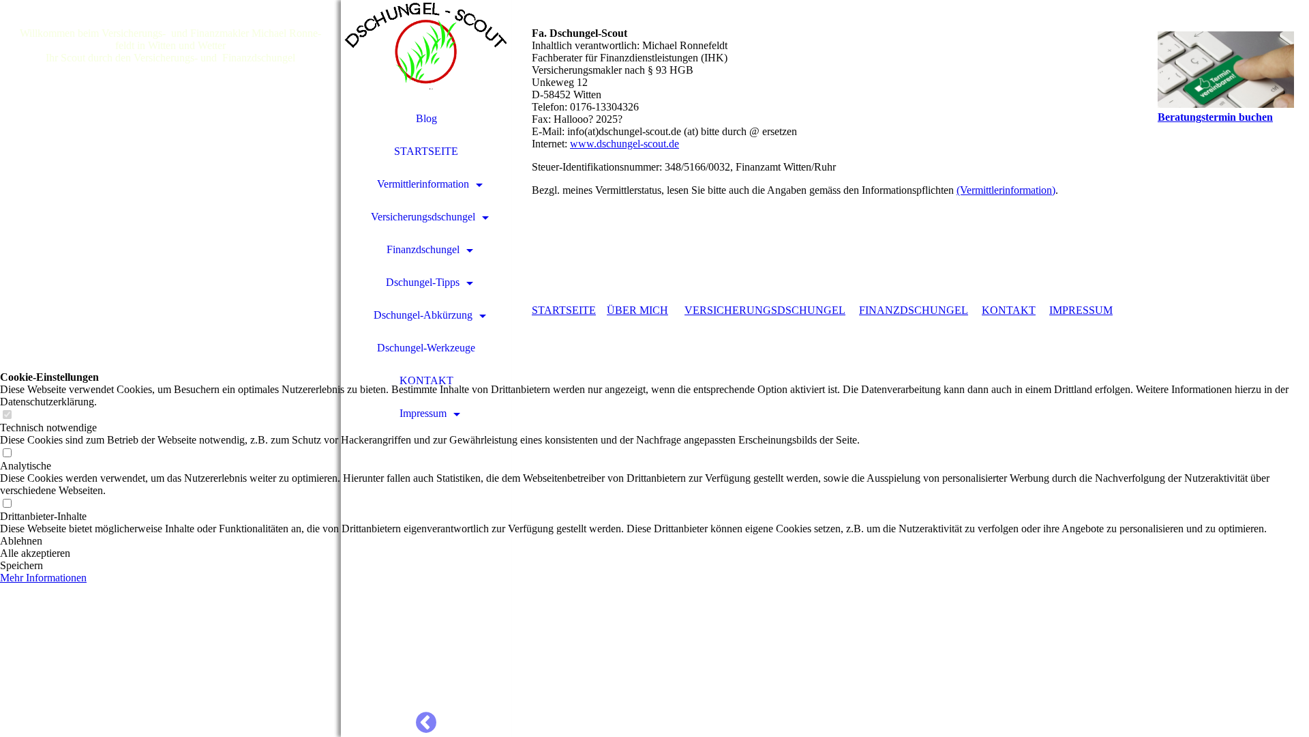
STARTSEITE (426, 151)
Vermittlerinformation (423, 184)
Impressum (423, 413)
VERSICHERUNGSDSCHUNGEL (764, 310)
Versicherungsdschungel (423, 216)
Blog (426, 118)
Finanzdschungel (423, 249)
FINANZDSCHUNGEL (913, 310)
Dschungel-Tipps (423, 282)
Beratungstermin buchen (1215, 117)
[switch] (7, 415)
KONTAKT (426, 380)
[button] (654, 541)
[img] (170, 368)
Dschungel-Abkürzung (423, 315)
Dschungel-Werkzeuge (426, 347)
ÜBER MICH (637, 310)
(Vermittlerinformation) (1006, 190)
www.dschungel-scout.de (624, 143)
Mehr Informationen (43, 577)
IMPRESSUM (1081, 310)
